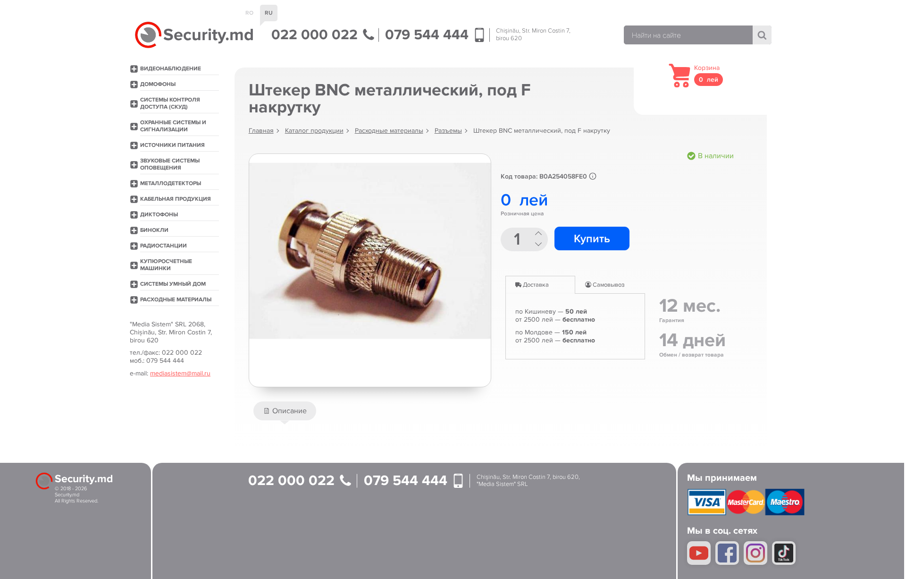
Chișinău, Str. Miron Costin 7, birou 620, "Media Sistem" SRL (528, 481)
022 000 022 (316, 34)
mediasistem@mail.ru (180, 373)
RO (249, 13)
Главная (261, 131)
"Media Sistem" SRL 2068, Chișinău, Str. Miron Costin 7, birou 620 (171, 332)
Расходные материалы (389, 131)
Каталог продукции (314, 131)
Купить (592, 239)
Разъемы (448, 131)
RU (269, 13)
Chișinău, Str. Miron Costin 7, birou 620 (533, 34)
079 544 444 (428, 34)
